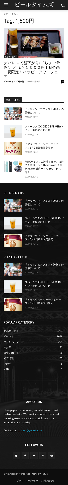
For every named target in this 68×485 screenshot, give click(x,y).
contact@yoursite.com (31, 430)
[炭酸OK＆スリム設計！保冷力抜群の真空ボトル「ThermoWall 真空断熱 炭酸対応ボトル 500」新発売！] (13, 166)
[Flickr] (34, 455)
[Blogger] (16, 455)
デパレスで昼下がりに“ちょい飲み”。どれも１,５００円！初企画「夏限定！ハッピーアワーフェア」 (32, 70)
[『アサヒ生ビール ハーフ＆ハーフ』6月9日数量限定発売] (13, 148)
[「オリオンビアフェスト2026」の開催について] (13, 113)
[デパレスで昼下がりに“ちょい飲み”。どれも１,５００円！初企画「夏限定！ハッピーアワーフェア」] (34, 43)
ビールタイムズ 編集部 (14, 81)
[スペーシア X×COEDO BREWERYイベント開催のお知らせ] (13, 131)
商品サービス (10, 56)
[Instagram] (42, 455)
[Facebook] (25, 455)
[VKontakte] (51, 455)
